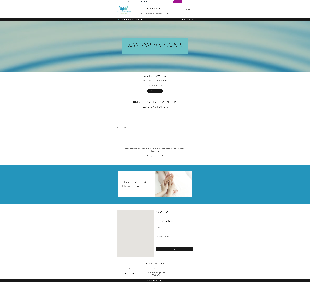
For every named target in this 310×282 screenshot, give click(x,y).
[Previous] (6, 127)
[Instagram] (190, 19)
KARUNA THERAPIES (155, 8)
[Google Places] (182, 19)
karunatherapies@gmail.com (156, 272)
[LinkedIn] (187, 19)
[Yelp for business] (192, 19)
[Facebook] (180, 19)
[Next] (303, 127)
